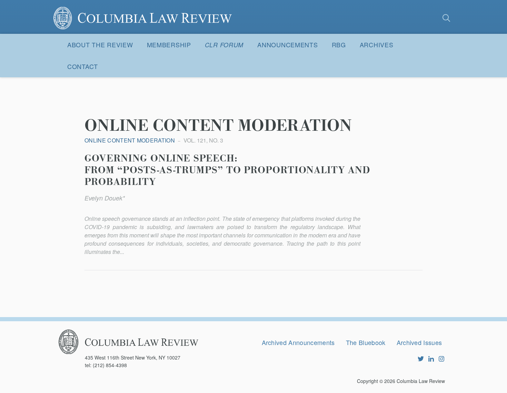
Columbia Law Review (421, 380)
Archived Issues (419, 342)
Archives (377, 44)
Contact (82, 66)
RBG (339, 44)
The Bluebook (366, 342)
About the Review (100, 44)
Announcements (287, 44)
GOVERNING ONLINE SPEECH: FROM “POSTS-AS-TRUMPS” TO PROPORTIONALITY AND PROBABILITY (227, 170)
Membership (169, 44)
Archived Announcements (298, 342)
